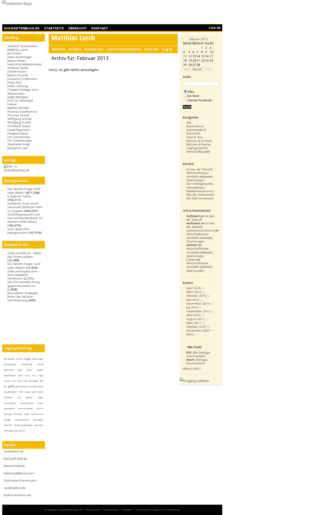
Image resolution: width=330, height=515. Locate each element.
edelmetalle (10, 375)
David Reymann (18, 130)
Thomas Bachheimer (22, 112)
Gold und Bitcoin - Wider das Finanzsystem (24, 255)
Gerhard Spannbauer (22, 46)
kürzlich (58, 49)
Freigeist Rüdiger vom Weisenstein (22, 91)
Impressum (93, 509)
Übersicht (77, 28)
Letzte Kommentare (124, 49)
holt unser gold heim (31, 391)
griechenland (36, 386)
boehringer (37, 358)
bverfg (40, 364)
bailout (19, 358)
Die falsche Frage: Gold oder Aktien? (23, 190)
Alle (188, 123)
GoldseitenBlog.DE (22, 28)
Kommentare (195, 356)
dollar (30, 369)
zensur (22, 430)
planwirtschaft (25, 408)
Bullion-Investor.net (17, 495)
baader (11, 358)
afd (5, 358)
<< (186, 69)
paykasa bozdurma (200, 230)
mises (40, 403)
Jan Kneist (14, 53)
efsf (20, 375)
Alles (190, 92)
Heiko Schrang (17, 86)
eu (33, 375)
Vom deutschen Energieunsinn (18, 231)
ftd (5, 386)
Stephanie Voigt (18, 144)
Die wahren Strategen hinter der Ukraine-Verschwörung (22, 296)
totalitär (8, 425)
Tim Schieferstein (19, 141)
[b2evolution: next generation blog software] (194, 381)
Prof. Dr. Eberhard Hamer (20, 102)
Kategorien (93, 49)
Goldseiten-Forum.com (20, 480)
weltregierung (11, 430)
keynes (29, 397)
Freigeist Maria (17, 133)
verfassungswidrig (23, 425)
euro (20, 380)
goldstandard (22, 386)
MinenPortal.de (14, 466)
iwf (19, 397)
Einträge (204, 352)
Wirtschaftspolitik (198, 152)
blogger (27, 358)
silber (27, 414)
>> (209, 69)
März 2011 (193, 323)
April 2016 (193, 288)
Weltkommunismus (200, 191)
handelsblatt (10, 391)
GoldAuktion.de (15, 488)
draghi (40, 369)
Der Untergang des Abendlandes (199, 185)
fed (41, 380)
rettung (7, 414)
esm (27, 375)
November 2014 (197, 304)
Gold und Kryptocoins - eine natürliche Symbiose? (23, 274)
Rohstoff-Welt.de (15, 459)
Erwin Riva (14, 82)
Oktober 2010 (196, 327)
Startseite (54, 28)
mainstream (10, 403)
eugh (40, 375)
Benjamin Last (17, 148)
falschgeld (34, 380)
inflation (8, 397)
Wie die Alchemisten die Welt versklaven (200, 196)
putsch (39, 408)
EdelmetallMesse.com (19, 473)
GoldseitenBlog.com (70, 509)
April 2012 (193, 315)
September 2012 (198, 311)
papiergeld (9, 408)
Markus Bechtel (18, 108)
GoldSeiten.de (14, 451)
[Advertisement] (140, 12)
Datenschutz (111, 509)
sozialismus (37, 414)
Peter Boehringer (19, 57)
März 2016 (193, 292)
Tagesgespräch (197, 148)
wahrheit (38, 425)
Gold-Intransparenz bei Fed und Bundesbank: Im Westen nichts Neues (25, 218)
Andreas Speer (18, 68)
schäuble (17, 414)
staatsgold (38, 419)
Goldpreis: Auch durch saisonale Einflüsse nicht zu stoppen (24, 207)
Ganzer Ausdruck (199, 100)
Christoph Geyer (19, 126)
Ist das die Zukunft (199, 169)
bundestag (26, 364)
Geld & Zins (194, 137)
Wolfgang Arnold (19, 119)
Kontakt (99, 28)
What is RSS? (192, 369)
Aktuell (197, 69)
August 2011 (195, 319)
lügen (40, 397)
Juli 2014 (192, 307)
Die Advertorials (18, 137)
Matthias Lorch (17, 50)
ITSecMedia (173, 509)
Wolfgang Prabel (19, 122)
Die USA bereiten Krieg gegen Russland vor (23, 284)
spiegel (7, 419)
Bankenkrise (195, 126)
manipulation (27, 403)
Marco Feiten (16, 61)
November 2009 (197, 330)
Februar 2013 (198, 39)
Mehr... (191, 334)
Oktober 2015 (196, 296)
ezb (25, 380)
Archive (74, 49)
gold (11, 386)
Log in (214, 27)
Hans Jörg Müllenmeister (24, 64)
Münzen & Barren (198, 144)
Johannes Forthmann (22, 79)
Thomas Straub (18, 115)
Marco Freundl (17, 75)
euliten (7, 380)
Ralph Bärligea (17, 97)
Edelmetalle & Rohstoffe (196, 131)
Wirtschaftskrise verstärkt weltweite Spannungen (199, 176)
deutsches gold (13, 369)
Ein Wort (193, 96)
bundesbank (10, 364)
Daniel (190, 260)
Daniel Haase (16, 71)
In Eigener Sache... (20, 196)
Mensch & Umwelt (199, 141)
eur (14, 380)
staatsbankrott (21, 419)
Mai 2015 (192, 300)
